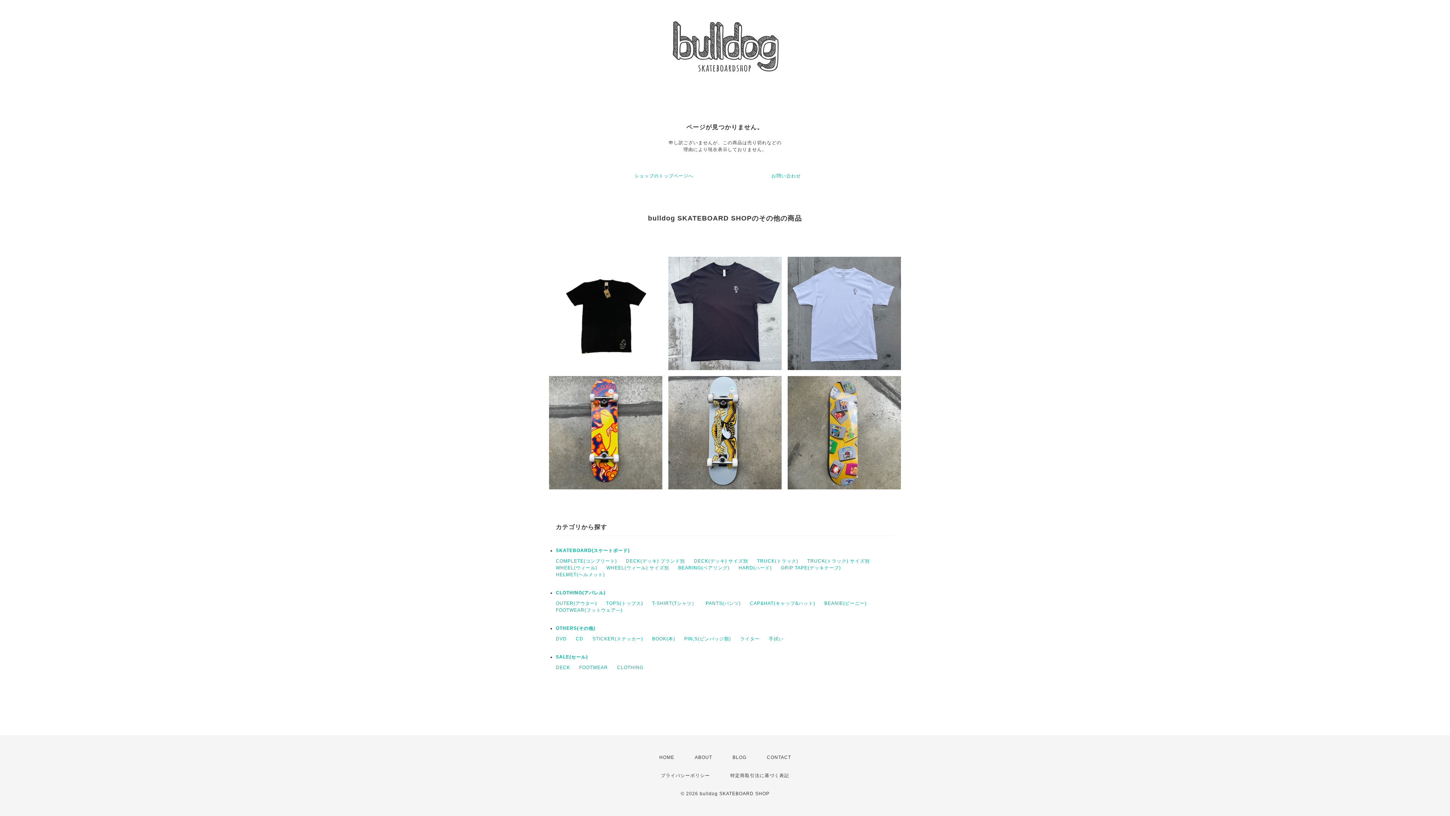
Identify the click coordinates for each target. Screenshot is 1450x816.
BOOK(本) (663, 639)
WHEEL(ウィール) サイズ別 (637, 568)
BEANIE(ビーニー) (845, 603)
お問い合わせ (786, 176)
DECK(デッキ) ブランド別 (655, 561)
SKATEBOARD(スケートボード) (593, 550)
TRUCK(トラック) (777, 561)
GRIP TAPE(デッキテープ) (811, 568)
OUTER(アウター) (576, 603)
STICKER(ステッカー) (617, 639)
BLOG (740, 757)
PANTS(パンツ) (723, 603)
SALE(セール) (572, 657)
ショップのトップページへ (663, 176)
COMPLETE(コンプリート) (586, 561)
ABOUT (703, 757)
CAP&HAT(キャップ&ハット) (782, 603)
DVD (561, 639)
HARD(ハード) (755, 568)
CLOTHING (630, 667)
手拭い (776, 639)
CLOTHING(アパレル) (581, 592)
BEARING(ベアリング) (704, 568)
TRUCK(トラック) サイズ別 (838, 561)
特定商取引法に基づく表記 (759, 775)
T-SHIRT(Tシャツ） (674, 603)
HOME (666, 757)
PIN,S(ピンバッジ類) (707, 639)
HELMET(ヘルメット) (580, 574)
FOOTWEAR (593, 667)
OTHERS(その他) (575, 628)
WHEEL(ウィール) (576, 568)
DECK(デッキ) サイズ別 (721, 561)
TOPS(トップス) (624, 603)
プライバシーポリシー (685, 775)
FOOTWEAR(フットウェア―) (589, 610)
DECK (563, 667)
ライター (750, 639)
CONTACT (779, 757)
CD (579, 639)
